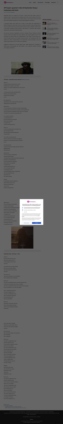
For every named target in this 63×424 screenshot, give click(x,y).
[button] (31, 212)
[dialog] (31, 212)
